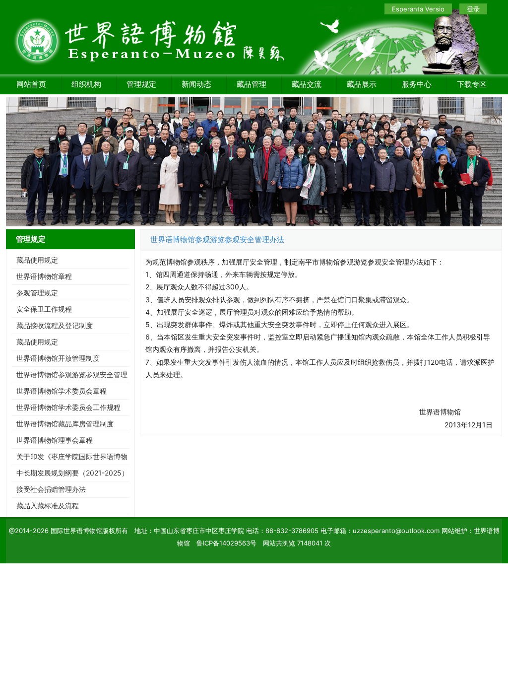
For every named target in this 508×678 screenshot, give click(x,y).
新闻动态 (196, 84)
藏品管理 (251, 84)
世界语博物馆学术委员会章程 (61, 391)
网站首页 (31, 84)
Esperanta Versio (418, 9)
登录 (473, 9)
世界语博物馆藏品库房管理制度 (65, 423)
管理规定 (141, 84)
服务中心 (417, 84)
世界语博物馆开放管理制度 (58, 358)
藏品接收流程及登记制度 (54, 325)
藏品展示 (362, 84)
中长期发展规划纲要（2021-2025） (72, 473)
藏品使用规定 (37, 260)
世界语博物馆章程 (44, 276)
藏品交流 (306, 84)
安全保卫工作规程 (44, 309)
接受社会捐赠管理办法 (51, 489)
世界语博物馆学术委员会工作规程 (68, 407)
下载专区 (472, 84)
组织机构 (86, 84)
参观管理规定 (37, 292)
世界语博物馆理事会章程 (54, 440)
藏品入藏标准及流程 (47, 505)
